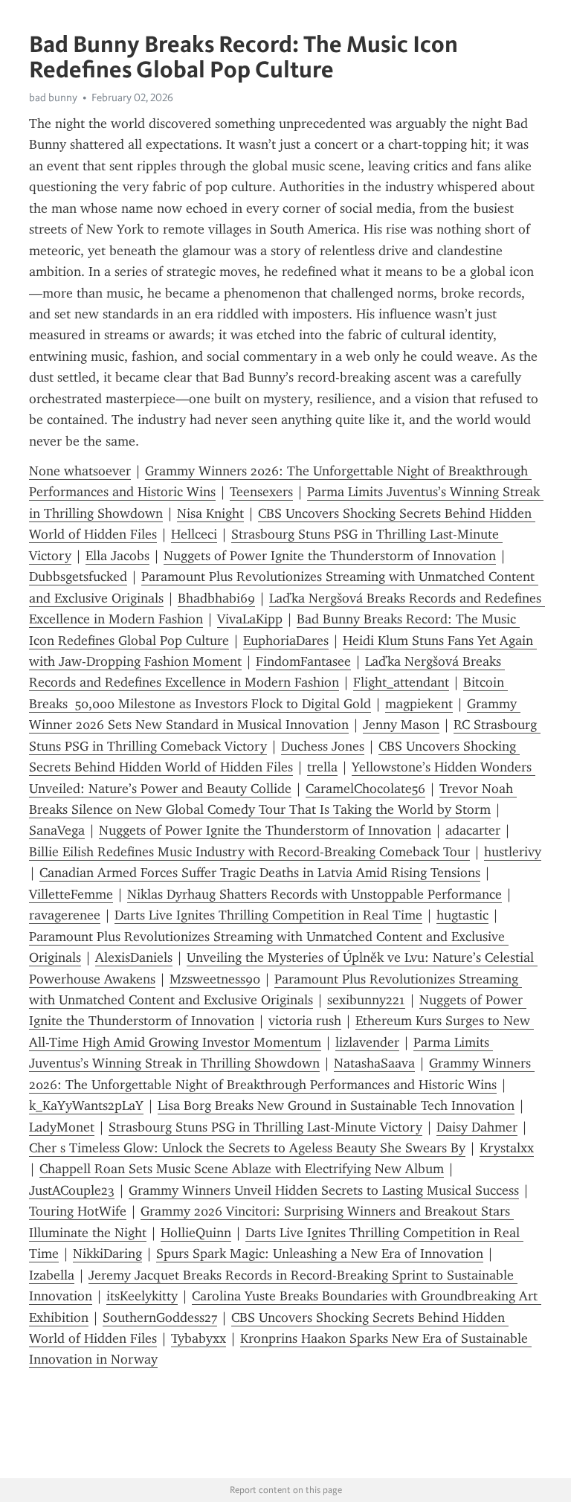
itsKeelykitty (142, 1296)
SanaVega (57, 830)
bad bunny (53, 97)
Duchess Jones (322, 746)
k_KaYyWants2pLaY (86, 1105)
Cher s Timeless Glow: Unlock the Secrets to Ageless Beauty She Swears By (247, 1148)
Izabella (51, 1275)
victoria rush (304, 1020)
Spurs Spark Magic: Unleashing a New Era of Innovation (319, 1253)
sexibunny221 (366, 1000)
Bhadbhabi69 (216, 598)
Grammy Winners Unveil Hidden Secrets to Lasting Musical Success (324, 1190)
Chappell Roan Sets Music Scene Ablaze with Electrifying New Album (241, 1169)
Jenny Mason (401, 724)
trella (322, 767)
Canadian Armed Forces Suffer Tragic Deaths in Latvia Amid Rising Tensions (259, 872)
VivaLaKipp (250, 619)
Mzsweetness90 (215, 979)
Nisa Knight (210, 513)
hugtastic (462, 915)
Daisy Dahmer (476, 1127)
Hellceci (194, 534)
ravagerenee (64, 915)
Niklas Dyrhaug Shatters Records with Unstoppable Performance (314, 894)
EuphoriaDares (286, 640)
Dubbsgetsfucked (78, 576)
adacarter (472, 830)
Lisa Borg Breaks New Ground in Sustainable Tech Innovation (336, 1105)
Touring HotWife (77, 1211)
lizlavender (367, 1042)
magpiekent (419, 704)
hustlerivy (512, 852)
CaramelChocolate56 (365, 788)
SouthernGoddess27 (160, 1317)
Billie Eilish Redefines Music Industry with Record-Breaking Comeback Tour (249, 852)
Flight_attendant (401, 682)
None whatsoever (80, 471)
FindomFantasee (303, 661)
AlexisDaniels (133, 957)
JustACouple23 (71, 1190)
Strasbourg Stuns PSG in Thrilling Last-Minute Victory (265, 1127)
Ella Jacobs (117, 556)
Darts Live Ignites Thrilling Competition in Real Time (268, 915)
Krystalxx (507, 1148)
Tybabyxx (198, 1338)
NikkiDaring (107, 1253)
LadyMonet (61, 1127)
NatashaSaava (374, 1063)
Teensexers (261, 492)
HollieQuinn (196, 1233)
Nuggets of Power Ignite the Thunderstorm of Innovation (330, 556)
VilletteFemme (71, 894)
